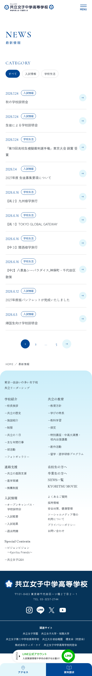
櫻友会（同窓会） (76, 639)
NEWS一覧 (56, 479)
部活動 (11, 449)
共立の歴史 (14, 413)
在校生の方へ (57, 466)
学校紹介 (10, 398)
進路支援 (10, 466)
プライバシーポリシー (62, 525)
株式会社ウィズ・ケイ (28, 645)
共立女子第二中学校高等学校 (22, 639)
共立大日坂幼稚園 (52, 639)
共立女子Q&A (15, 560)
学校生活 (49, 74)
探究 (53, 427)
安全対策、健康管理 (60, 508)
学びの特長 (57, 413)
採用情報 (53, 503)
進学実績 (12, 481)
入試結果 (12, 524)
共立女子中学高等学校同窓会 (60, 645)
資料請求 (69, 672)
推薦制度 (12, 488)
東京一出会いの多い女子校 (21, 382)
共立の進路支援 (17, 473)
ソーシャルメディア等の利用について (63, 516)
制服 (10, 427)
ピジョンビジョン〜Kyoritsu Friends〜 (19, 550)
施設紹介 (12, 420)
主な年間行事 (15, 442)
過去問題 (12, 531)
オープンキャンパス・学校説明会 (21, 507)
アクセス (23, 672)
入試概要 (12, 516)
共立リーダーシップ (17, 388)
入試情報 (30, 74)
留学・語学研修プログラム (67, 454)
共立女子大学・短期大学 (55, 633)
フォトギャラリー (18, 457)
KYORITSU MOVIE (62, 486)
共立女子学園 (30, 633)
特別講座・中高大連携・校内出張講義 (65, 437)
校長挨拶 (12, 406)
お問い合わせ (56, 531)
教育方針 (55, 406)
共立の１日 (14, 435)
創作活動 (55, 447)
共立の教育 (56, 398)
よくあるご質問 (57, 497)
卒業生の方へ (57, 473)
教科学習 (55, 420)
